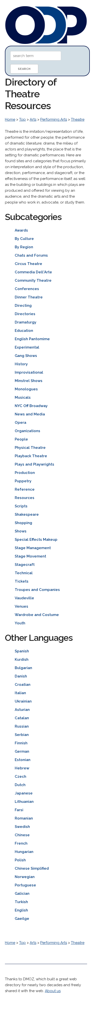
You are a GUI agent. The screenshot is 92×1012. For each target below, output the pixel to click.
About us (53, 991)
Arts (33, 119)
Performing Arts (53, 119)
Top (22, 119)
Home (10, 119)
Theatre (77, 119)
